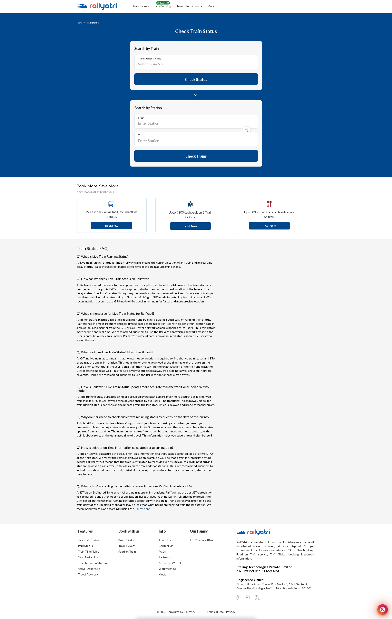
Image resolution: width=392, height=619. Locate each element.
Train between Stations (93, 563)
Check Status (196, 79)
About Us (165, 540)
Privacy (230, 611)
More (211, 6)
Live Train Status (88, 540)
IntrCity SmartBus (201, 540)
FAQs (162, 551)
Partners (164, 557)
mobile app (127, 289)
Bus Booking (163, 6)
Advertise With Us (170, 563)
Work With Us (168, 568)
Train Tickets (141, 6)
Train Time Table (88, 551)
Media (162, 574)
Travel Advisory (88, 574)
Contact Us (166, 545)
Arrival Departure (89, 568)
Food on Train (127, 551)
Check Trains (196, 156)
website (142, 289)
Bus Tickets (126, 540)
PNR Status (85, 545)
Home (79, 22)
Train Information (187, 6)
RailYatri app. (143, 508)
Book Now (111, 225)
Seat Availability (88, 557)
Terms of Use (215, 611)
